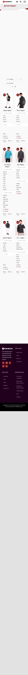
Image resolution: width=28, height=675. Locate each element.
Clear (4, 133)
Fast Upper (20, 165)
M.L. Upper (20, 238)
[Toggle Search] (20, 1)
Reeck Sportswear (16, 405)
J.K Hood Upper (7, 166)
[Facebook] (3, 363)
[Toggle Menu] (24, 1)
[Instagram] (6, 363)
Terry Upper (21, 110)
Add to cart (5, 141)
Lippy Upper (7, 110)
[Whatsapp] (10, 363)
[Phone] (6, 366)
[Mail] (3, 366)
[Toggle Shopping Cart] (17, 2)
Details (10, 140)
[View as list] (15, 86)
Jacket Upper (7, 238)
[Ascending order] (21, 79)
